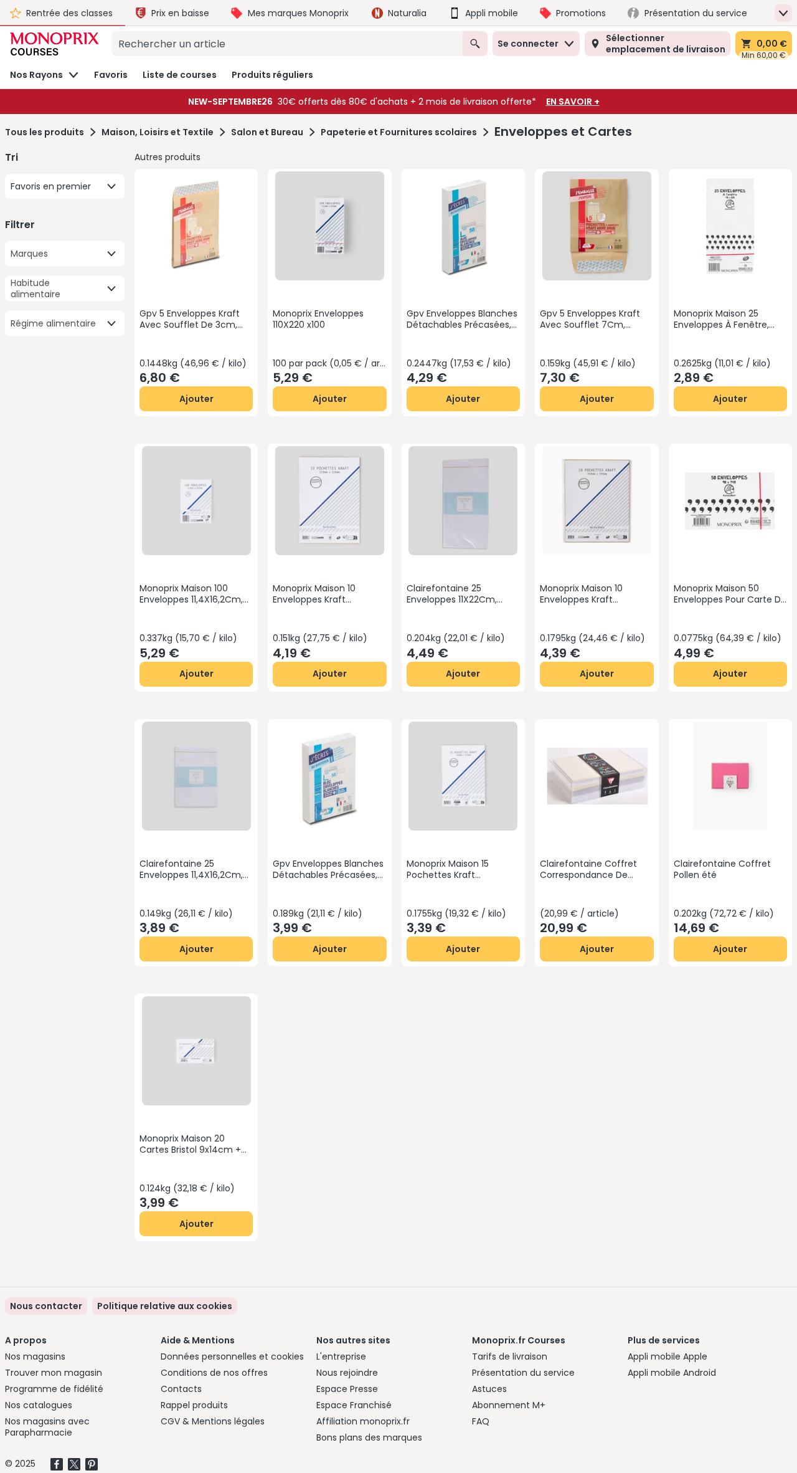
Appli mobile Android (672, 1372)
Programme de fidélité (54, 1389)
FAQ (480, 1421)
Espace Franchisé (354, 1405)
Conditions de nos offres (214, 1372)
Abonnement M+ (508, 1405)
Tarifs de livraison (509, 1356)
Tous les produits (44, 132)
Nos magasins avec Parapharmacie (47, 1427)
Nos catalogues (38, 1405)
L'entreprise (341, 1356)
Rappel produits (194, 1405)
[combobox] (287, 43)
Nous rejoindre (347, 1372)
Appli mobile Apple (667, 1356)
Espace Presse (347, 1389)
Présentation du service (523, 1372)
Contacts (181, 1389)
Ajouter (196, 399)
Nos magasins (35, 1356)
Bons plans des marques (369, 1437)
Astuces (489, 1389)
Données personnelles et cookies (232, 1356)
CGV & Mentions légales (213, 1421)
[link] (164, 1306)
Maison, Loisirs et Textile (157, 132)
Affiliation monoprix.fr (363, 1421)
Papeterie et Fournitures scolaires (399, 132)
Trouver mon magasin (53, 1372)
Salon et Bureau (267, 132)
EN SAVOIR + (573, 101)
